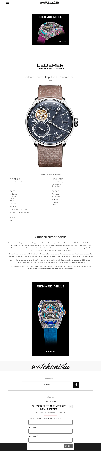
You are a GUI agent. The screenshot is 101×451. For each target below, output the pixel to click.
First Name (33, 427)
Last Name (33, 436)
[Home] (50, 2)
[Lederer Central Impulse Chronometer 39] (50, 126)
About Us (50, 397)
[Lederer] (50, 66)
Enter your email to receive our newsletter (45, 418)
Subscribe (49, 378)
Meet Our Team (50, 402)
